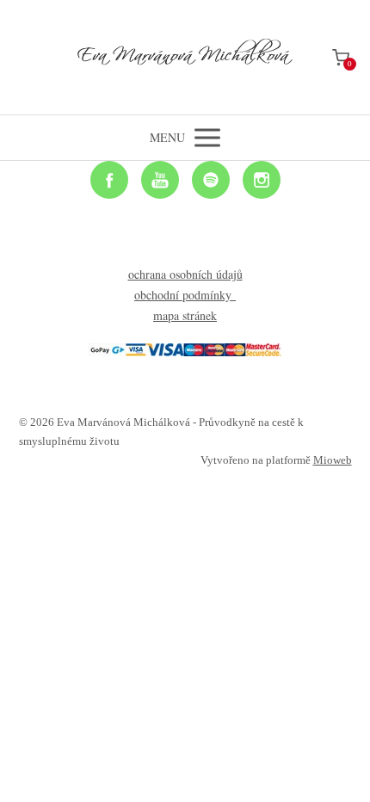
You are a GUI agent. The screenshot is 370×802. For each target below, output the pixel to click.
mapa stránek (185, 315)
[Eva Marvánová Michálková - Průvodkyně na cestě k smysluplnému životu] (185, 57)
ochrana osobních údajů (185, 274)
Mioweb (332, 459)
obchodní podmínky (185, 295)
